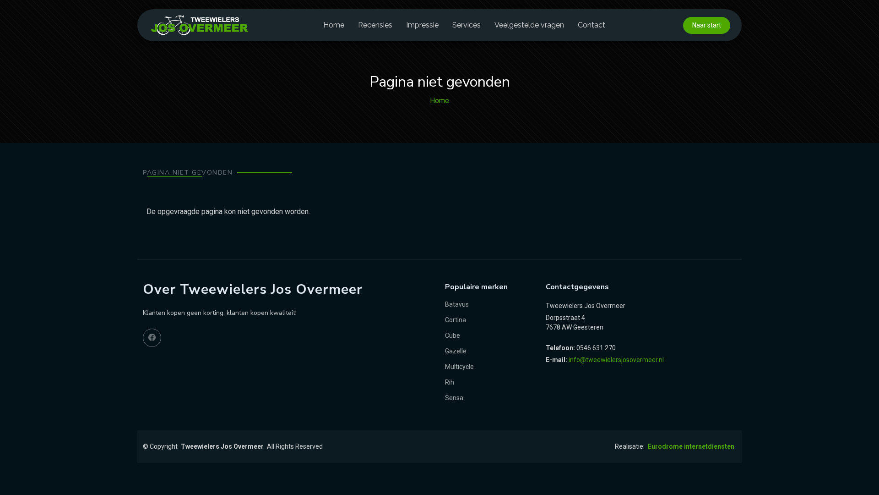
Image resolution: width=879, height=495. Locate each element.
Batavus (457, 304)
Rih (449, 382)
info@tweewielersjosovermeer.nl (616, 359)
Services (466, 25)
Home (333, 25)
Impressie (422, 25)
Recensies (375, 25)
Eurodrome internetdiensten (691, 446)
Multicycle (459, 366)
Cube (452, 335)
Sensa (454, 398)
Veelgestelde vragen (529, 25)
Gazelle (456, 351)
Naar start (706, 25)
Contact (591, 25)
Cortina (455, 320)
